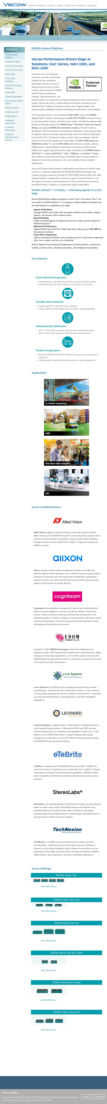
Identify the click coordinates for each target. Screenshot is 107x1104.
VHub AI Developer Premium (13, 86)
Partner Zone (70, 5)
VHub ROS (10, 74)
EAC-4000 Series (48, 970)
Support (60, 5)
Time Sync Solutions (14, 66)
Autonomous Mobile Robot (14, 102)
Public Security (11, 112)
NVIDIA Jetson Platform (11, 56)
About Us (33, 5)
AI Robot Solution (13, 62)
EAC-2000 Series (48, 1030)
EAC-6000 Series (48, 941)
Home (65, 38)
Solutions (51, 5)
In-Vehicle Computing (10, 128)
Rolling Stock (11, 116)
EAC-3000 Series (48, 1000)
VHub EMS (10, 92)
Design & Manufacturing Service (11, 137)
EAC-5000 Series (48, 911)
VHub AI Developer (13, 96)
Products (42, 5)
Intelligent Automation (10, 121)
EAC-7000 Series (48, 886)
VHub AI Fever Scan (14, 70)
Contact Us (81, 5)
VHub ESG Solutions (10, 79)
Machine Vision (12, 108)
